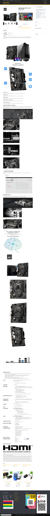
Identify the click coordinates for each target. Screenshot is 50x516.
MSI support (29, 28)
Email (36, 25)
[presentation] (3, 14)
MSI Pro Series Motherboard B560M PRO (27, 27)
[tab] (5, 30)
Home (3, 6)
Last (39, 24)
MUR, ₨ (4, 507)
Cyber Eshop (6, 2)
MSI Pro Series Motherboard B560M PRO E (23, 28)
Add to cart (26, 24)
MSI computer (21, 27)
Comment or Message (38, 28)
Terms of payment (16, 494)
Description (5, 30)
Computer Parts (6, 6)
